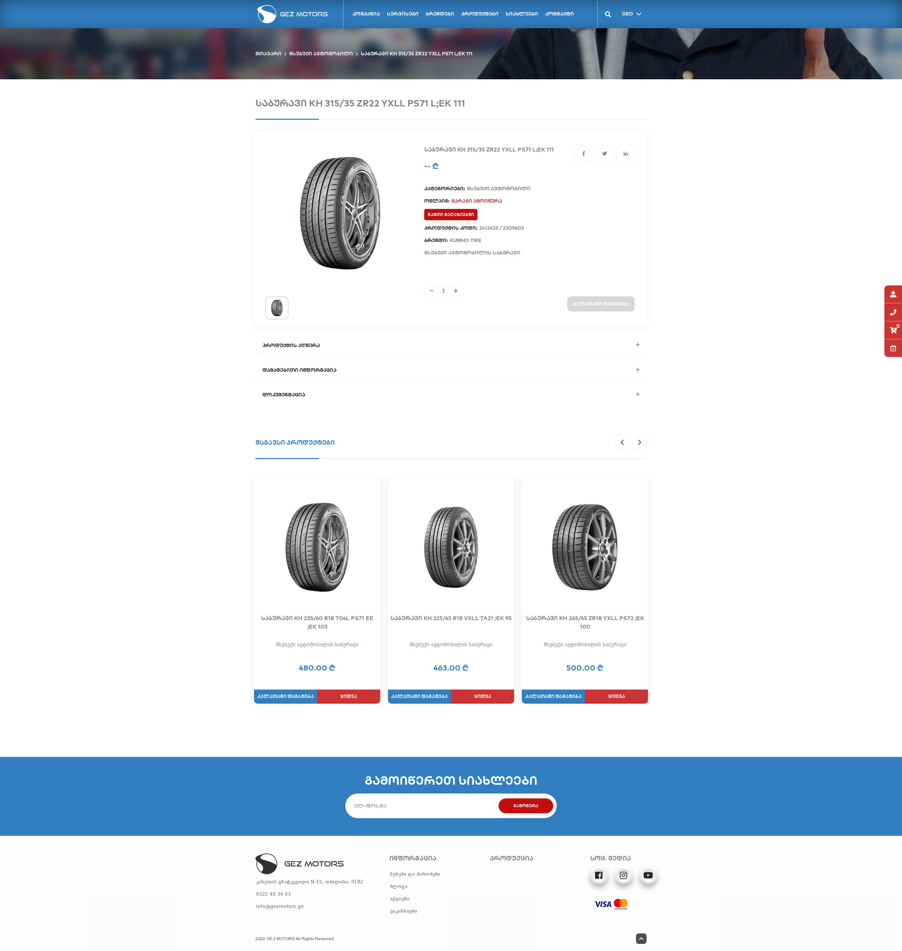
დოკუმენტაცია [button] (283, 394)
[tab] (277, 307)
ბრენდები (440, 14)
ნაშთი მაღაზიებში (451, 214)
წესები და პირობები (415, 874)
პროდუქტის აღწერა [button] (291, 345)
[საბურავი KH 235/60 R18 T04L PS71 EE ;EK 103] (317, 547)
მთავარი (268, 53)
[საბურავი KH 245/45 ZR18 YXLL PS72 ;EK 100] (584, 547)
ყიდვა (348, 696)
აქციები (400, 898)
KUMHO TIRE (465, 240)
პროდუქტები (480, 14)
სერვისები (403, 14)
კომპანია (366, 14)
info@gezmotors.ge (280, 906)
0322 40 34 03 (273, 894)
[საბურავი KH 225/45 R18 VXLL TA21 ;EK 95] (451, 547)
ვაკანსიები (403, 911)
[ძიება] (604, 14)
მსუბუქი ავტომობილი (321, 53)
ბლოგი (399, 886)
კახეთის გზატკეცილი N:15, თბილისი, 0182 (309, 881)
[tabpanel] (340, 213)
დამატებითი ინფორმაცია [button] (299, 370)
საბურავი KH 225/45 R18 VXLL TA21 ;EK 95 (451, 618)
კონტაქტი (559, 14)
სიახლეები (522, 14)
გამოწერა (525, 805)
